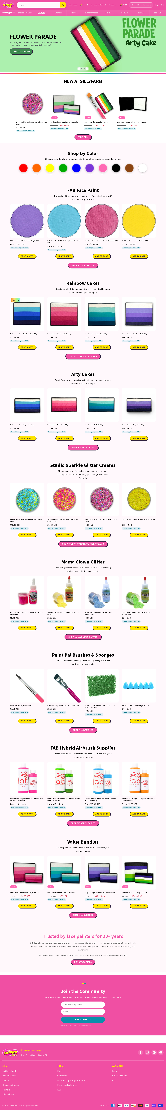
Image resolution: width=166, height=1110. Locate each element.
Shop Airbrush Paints (83, 823)
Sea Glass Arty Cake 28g (94, 425)
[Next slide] (86, 68)
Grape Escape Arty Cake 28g (133, 425)
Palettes (6, 1080)
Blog (59, 1071)
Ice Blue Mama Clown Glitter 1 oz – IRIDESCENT (98, 614)
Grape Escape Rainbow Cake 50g (134, 334)
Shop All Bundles (83, 915)
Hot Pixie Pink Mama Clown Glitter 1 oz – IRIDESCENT (26, 614)
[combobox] (38, 5)
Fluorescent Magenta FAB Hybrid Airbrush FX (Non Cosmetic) (26, 800)
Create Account (119, 1075)
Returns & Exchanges (67, 1085)
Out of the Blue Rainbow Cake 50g (23, 334)
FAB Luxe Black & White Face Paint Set (132, 122)
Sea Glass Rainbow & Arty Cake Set (61, 893)
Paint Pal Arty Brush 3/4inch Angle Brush (63, 706)
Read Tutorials (83, 962)
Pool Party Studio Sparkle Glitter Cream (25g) (26, 521)
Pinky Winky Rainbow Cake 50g (59, 334)
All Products (8, 1094)
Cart (162, 5)
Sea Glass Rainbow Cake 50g (96, 334)
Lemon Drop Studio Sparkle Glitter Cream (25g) (138, 521)
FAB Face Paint (9, 1071)
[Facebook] (140, 1052)
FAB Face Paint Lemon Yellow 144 (135, 241)
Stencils (108, 13)
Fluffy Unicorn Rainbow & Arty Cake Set (65, 122)
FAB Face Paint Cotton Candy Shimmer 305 (101, 241)
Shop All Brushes (83, 730)
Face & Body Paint (25, 13)
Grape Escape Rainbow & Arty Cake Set (100, 893)
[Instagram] (147, 1052)
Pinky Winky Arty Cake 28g (57, 425)
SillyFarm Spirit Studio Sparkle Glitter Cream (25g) (62, 521)
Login (157, 5)
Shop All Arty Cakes (83, 447)
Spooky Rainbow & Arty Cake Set (135, 893)
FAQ (59, 1089)
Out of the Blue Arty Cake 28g (22, 425)
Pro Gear (157, 13)
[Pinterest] (154, 1052)
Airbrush (58, 13)
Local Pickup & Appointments (71, 1080)
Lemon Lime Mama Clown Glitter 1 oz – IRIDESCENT (137, 614)
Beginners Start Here (8, 13)
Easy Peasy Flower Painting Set (96, 122)
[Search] (63, 5)
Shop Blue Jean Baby (21, 51)
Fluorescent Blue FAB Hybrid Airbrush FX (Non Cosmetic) (100, 800)
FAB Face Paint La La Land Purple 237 (24, 241)
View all (83, 137)
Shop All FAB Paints (83, 265)
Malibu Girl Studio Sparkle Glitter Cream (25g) (32, 123)
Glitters (74, 13)
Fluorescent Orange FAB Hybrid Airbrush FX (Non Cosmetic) (139, 800)
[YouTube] (161, 1052)
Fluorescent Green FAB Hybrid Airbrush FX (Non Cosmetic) (63, 800)
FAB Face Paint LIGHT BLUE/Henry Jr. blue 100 (63, 242)
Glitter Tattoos (91, 13)
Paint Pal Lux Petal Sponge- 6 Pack (135, 706)
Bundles (141, 13)
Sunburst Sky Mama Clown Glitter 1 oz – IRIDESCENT (63, 614)
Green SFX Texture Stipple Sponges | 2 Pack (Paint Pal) (100, 707)
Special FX (124, 13)
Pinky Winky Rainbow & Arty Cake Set (24, 893)
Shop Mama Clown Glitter (83, 637)
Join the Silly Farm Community (141, 5)
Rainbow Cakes (9, 1075)
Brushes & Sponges (41, 13)
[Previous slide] (79, 68)
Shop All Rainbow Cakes (83, 356)
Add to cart (27, 256)
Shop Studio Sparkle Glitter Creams (83, 544)
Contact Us (62, 1075)
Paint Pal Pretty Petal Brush (21, 706)
